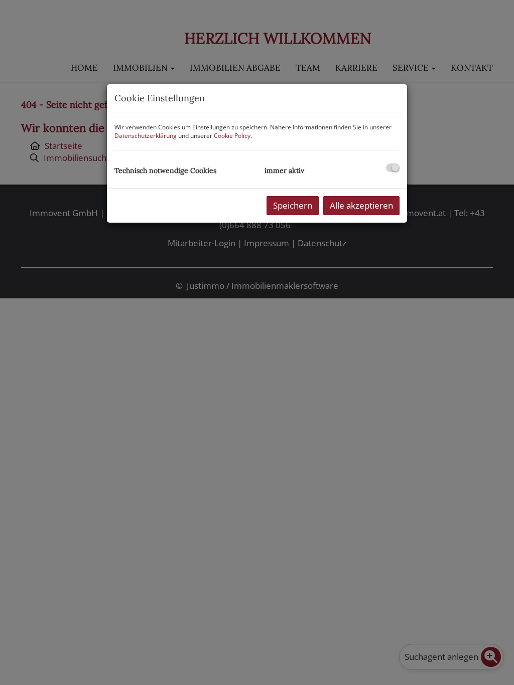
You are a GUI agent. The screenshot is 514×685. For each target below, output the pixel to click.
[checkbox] (393, 167)
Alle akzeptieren (361, 205)
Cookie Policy (232, 135)
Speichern (292, 205)
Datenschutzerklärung (145, 135)
